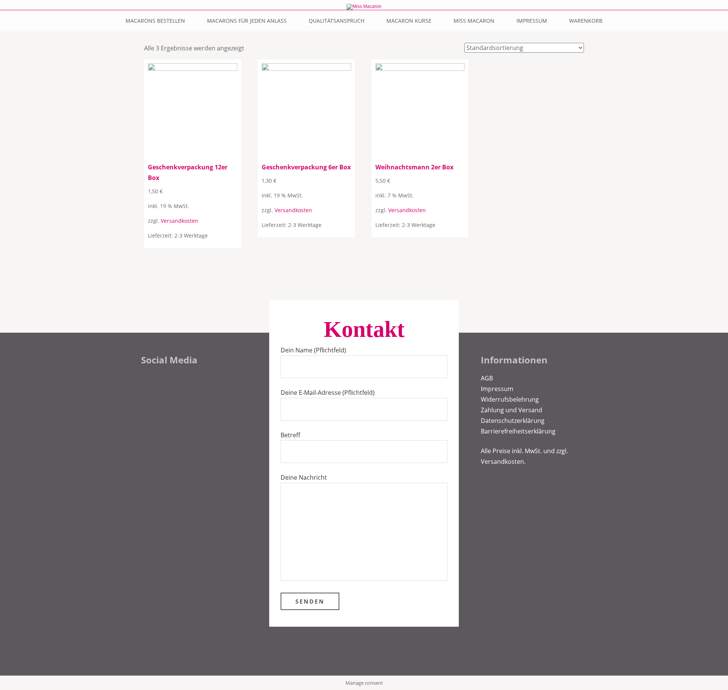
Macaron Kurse (408, 20)
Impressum (531, 20)
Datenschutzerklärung (512, 420)
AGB (487, 378)
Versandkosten (179, 220)
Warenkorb (585, 20)
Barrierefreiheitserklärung (518, 431)
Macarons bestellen (155, 20)
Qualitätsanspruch (336, 20)
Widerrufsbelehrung (510, 399)
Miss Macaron (473, 20)
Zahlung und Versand (511, 410)
